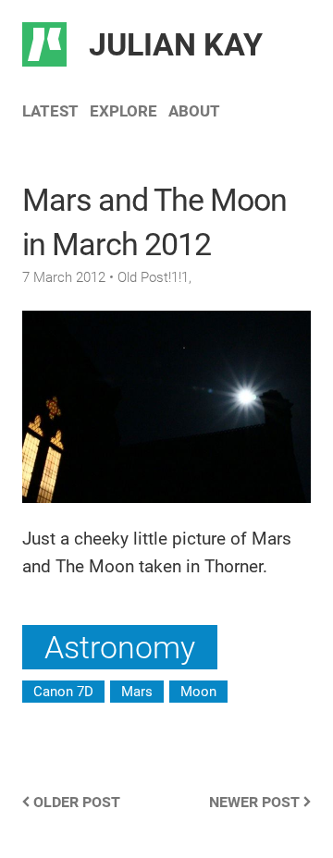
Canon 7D (63, 691)
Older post (75, 802)
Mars (137, 691)
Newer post (256, 802)
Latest (50, 111)
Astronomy (119, 647)
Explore (123, 111)
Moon (198, 691)
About (194, 111)
